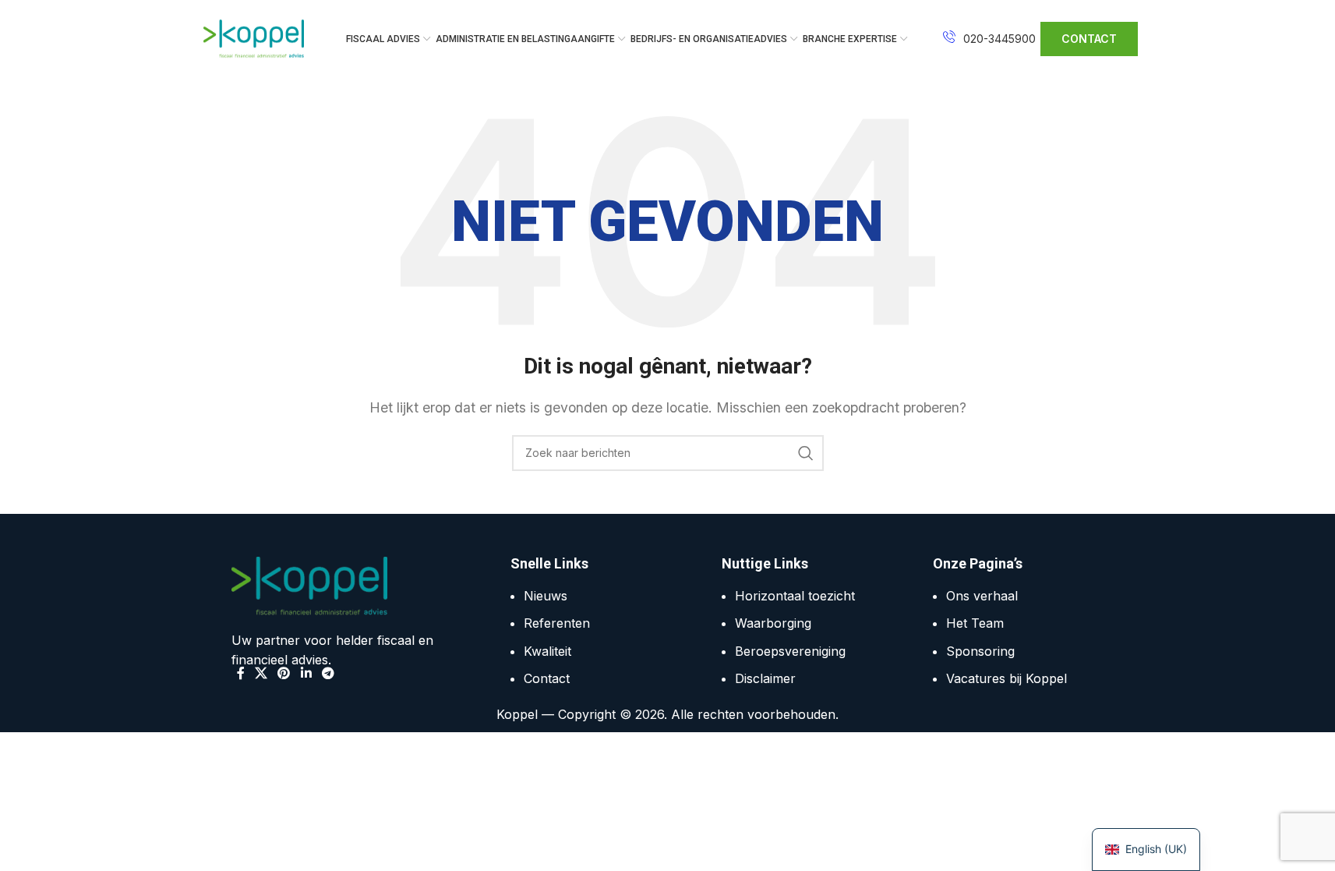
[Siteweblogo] (254, 37)
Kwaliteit (547, 651)
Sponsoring (980, 651)
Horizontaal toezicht (795, 596)
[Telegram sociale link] (327, 673)
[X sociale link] (261, 673)
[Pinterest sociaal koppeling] (284, 673)
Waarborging (773, 623)
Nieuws (545, 596)
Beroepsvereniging (790, 651)
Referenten (557, 623)
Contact (547, 678)
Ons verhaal (982, 596)
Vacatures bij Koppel (1006, 678)
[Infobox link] (989, 39)
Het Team (975, 623)
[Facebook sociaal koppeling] (240, 673)
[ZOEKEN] (806, 453)
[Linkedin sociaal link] (305, 673)
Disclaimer (765, 678)
